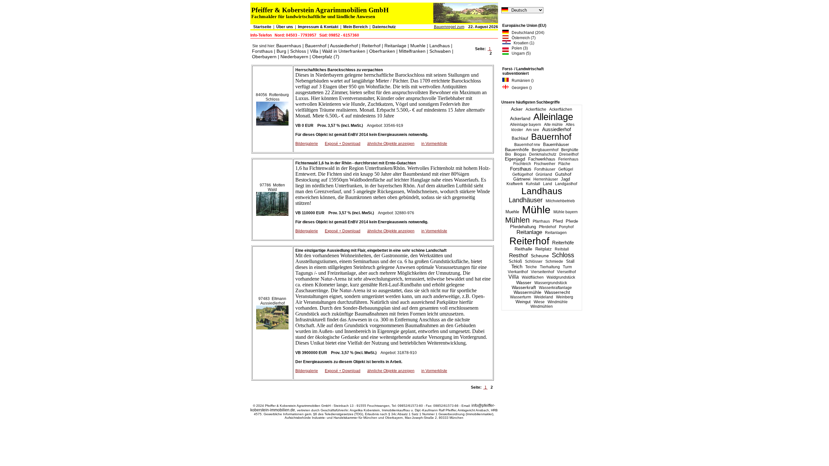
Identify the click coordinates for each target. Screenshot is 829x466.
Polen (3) (518, 48)
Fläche (564, 163)
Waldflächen (533, 277)
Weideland (543, 297)
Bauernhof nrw (527, 144)
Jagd (565, 179)
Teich (516, 266)
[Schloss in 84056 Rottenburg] (272, 112)
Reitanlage (529, 232)
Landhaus (541, 191)
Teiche (531, 267)
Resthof (518, 255)
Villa (513, 277)
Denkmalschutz (542, 154)
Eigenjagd (515, 159)
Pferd (558, 221)
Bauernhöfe (517, 149)
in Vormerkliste (434, 143)
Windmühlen (541, 306)
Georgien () (520, 87)
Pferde (572, 221)
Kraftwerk (514, 184)
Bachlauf (520, 138)
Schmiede (554, 261)
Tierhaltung (550, 267)
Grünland (544, 174)
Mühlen (517, 220)
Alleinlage (553, 117)
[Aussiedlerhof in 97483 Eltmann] (272, 316)
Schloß (515, 261)
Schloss (563, 255)
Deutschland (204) (526, 32)
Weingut (523, 301)
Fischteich (522, 163)
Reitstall (562, 249)
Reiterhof (529, 241)
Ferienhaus (568, 159)
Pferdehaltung (523, 227)
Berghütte (569, 150)
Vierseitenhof (542, 272)
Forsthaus (520, 169)
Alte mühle (553, 124)
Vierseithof (566, 272)
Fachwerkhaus (541, 159)
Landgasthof (566, 184)
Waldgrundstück (561, 277)
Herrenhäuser (545, 179)
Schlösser (533, 261)
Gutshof (563, 174)
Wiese (539, 302)
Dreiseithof (568, 154)
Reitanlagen (556, 232)
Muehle (512, 211)
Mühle (536, 210)
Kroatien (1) (522, 43)
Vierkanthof (518, 272)
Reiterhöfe (563, 242)
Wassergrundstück (550, 283)
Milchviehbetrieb (560, 201)
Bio (508, 154)
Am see (532, 130)
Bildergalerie (306, 143)
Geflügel (565, 169)
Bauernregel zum (449, 27)
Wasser (523, 282)
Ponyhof (566, 227)
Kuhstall (533, 184)
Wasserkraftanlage (555, 287)
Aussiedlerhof (556, 129)
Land (547, 184)
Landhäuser (526, 200)
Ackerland (520, 118)
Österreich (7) (522, 38)
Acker (517, 109)
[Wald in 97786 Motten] (272, 202)
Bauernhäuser (556, 144)
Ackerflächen (560, 109)
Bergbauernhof (545, 150)
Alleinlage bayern (525, 124)
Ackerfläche (536, 109)
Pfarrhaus (541, 221)
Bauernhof (551, 137)
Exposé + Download (342, 143)
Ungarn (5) (520, 53)
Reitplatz (543, 249)
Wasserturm (520, 297)
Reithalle (523, 249)
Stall (570, 261)
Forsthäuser (544, 169)
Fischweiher (544, 163)
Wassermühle (527, 292)
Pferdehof (547, 227)
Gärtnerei (521, 179)
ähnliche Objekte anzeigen (390, 143)
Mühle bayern (565, 212)
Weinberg (564, 297)
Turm (567, 267)
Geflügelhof (522, 174)
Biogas (520, 154)
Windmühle (558, 302)
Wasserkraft (524, 287)
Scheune (540, 255)
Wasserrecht (557, 292)
